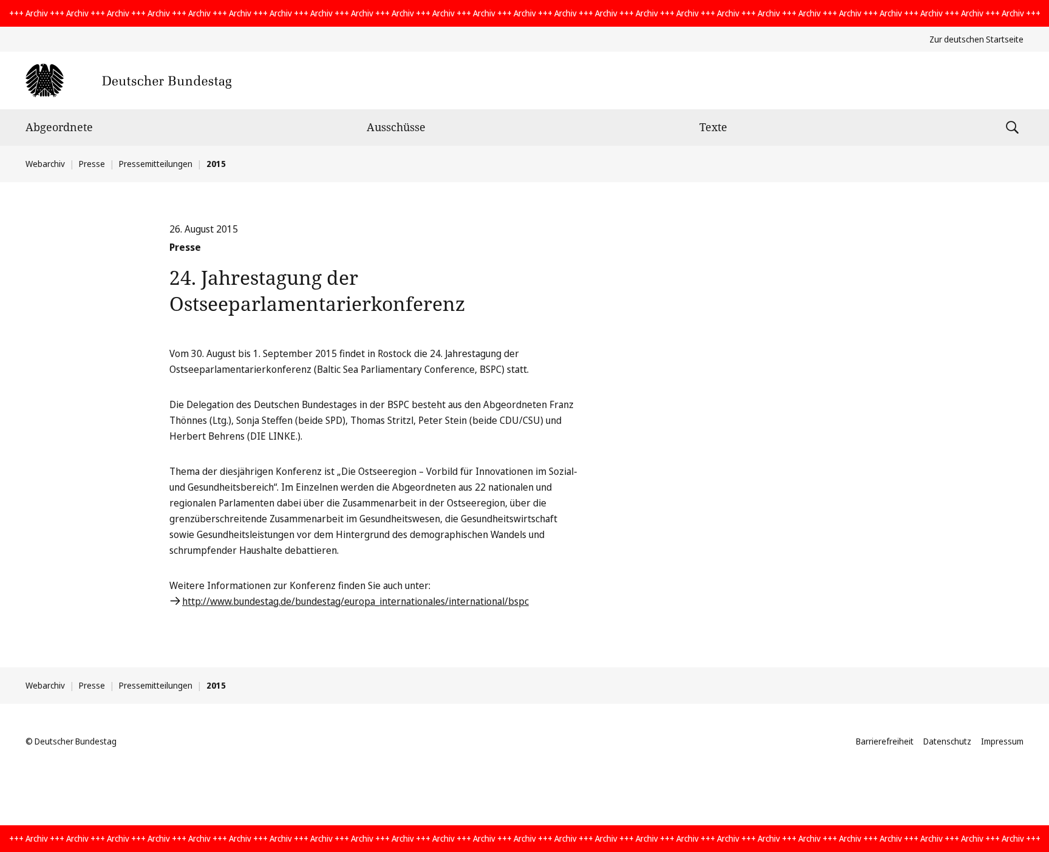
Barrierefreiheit (885, 741)
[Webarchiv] (128, 80)
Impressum (1002, 741)
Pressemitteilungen (155, 163)
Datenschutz (947, 741)
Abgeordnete (59, 127)
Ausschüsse (396, 127)
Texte (713, 127)
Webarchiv (45, 163)
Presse (92, 163)
